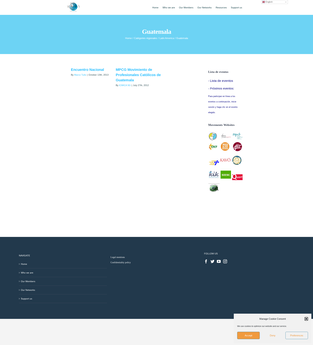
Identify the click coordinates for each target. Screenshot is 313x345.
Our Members (28, 281)
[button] (306, 319)
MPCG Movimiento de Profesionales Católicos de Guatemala (138, 75)
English (269, 2)
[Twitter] (212, 261)
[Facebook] (206, 261)
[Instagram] (225, 261)
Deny (273, 335)
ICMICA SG (125, 85)
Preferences (296, 335)
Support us (26, 298)
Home (24, 264)
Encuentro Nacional (87, 70)
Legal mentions (118, 257)
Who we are (27, 272)
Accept (248, 335)
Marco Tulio (80, 74)
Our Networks (28, 290)
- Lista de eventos (220, 80)
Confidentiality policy (121, 262)
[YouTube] (219, 261)
